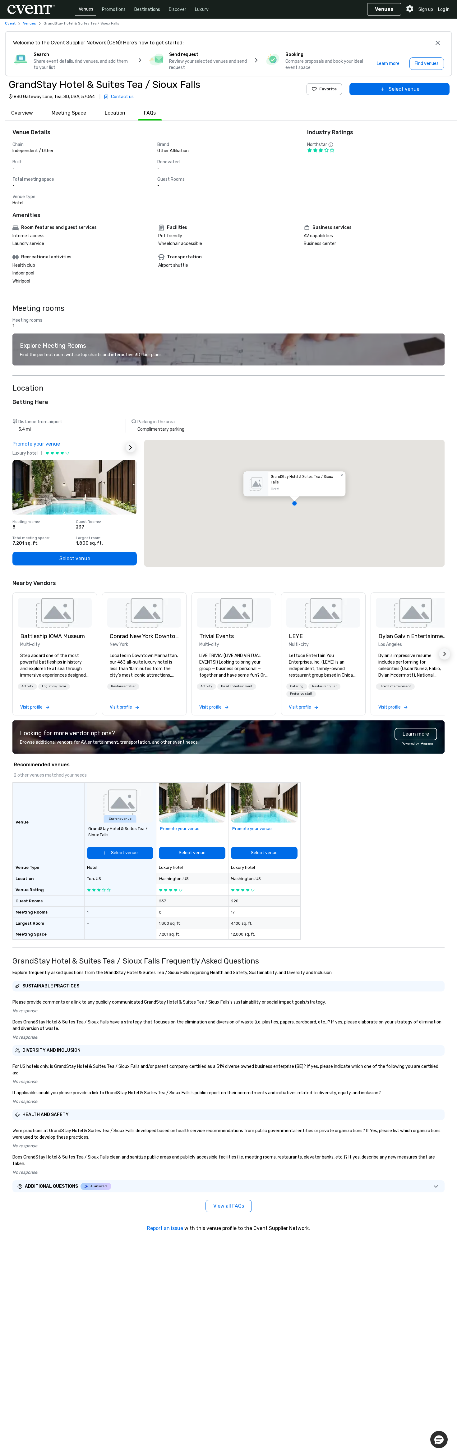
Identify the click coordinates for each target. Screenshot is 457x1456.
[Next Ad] (131, 447)
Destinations (147, 9)
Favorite (328, 89)
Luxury (202, 9)
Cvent (10, 23)
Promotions (114, 9)
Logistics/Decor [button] (54, 686)
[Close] (438, 43)
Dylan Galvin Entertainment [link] (412, 636)
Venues (86, 9)
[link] (55, 613)
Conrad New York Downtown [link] (144, 636)
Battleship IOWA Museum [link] (52, 636)
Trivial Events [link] (216, 636)
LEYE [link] (296, 636)
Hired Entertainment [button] (236, 686)
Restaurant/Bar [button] (123, 686)
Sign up (425, 9)
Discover (177, 9)
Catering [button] (296, 686)
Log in (444, 9)
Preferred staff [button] (301, 694)
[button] (294, 503)
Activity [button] (27, 686)
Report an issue (165, 1228)
